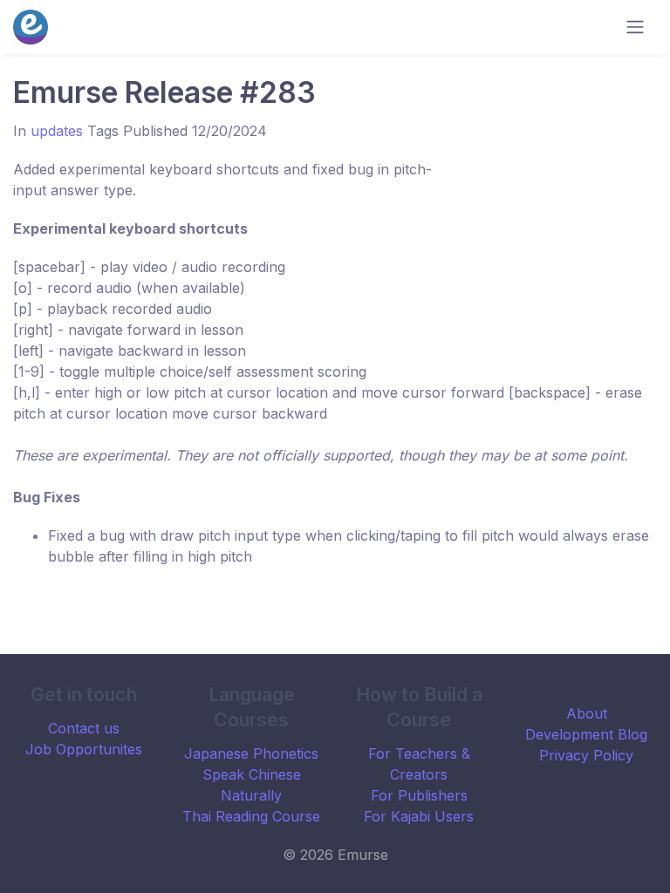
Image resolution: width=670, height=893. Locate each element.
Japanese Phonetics (251, 753)
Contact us (84, 728)
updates (57, 131)
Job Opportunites (83, 749)
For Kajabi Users (419, 816)
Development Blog (586, 734)
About (586, 713)
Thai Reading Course (251, 816)
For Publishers (419, 795)
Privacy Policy (586, 755)
